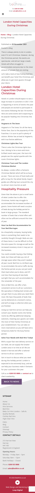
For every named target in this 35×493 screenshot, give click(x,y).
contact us (27, 373)
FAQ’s (5, 422)
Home (3, 35)
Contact (6, 427)
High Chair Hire (8, 419)
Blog (9, 35)
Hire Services (8, 406)
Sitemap (6, 429)
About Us (6, 404)
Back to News (11, 382)
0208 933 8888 (18, 9)
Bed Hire (6, 409)
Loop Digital (17, 490)
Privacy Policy (8, 432)
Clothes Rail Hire (9, 416)
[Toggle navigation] (3, 14)
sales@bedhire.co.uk (19, 11)
